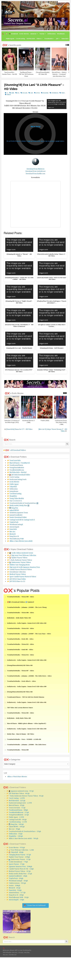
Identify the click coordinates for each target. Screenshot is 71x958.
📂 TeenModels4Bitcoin (15, 470)
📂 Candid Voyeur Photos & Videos (19, 569)
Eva (18, 93)
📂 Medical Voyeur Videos (16, 574)
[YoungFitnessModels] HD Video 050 (42, 73)
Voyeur (42, 33)
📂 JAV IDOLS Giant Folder (16, 579)
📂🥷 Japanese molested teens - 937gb (20, 791)
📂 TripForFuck (12, 522)
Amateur (33, 33)
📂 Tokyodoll (12, 486)
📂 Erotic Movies (13, 482)
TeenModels (48, 38)
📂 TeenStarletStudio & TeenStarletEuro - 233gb (24, 831)
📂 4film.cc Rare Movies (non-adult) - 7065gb (22, 838)
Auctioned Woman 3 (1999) (28, 421)
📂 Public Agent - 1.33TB (15, 817)
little (38, 93)
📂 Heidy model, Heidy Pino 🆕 (18, 505)
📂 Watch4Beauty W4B (15, 539)
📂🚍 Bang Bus (12, 508)
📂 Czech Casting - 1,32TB (16, 798)
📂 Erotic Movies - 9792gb (16, 847)
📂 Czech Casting (13, 477)
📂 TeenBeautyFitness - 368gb (17, 810)
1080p (12, 93)
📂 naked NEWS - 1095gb (16, 826)
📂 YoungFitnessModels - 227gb (18, 815)
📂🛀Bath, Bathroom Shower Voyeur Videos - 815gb (25, 796)
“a (7, 93)
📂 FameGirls (12, 529)
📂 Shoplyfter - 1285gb (15, 836)
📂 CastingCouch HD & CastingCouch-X (21, 520)
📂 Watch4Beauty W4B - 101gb (18, 897)
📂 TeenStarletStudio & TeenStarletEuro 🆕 (22, 503)
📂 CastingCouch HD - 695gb (17, 819)
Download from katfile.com (35, 174)
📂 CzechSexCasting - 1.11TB (17, 822)
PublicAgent (10, 38)
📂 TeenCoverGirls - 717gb (16, 808)
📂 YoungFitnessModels (15, 467)
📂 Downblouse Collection (16, 572)
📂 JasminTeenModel (14, 515)
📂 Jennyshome (12, 491)
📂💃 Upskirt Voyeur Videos (17, 558)
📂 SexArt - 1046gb (13, 885)
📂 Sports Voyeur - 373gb (15, 864)
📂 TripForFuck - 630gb (15, 878)
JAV (57, 38)
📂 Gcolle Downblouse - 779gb (17, 862)
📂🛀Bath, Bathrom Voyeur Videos (19, 560)
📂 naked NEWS (13, 510)
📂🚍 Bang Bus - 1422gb (15, 824)
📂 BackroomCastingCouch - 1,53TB (19, 803)
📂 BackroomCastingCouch (16, 479)
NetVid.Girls (31, 38)
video (63, 93)
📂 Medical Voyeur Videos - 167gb (19, 871)
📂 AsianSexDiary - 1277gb (16, 892)
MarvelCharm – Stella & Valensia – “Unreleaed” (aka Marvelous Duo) (59, 74)
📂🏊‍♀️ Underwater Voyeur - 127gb (19, 859)
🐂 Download (13, 33)
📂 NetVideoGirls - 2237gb (16, 800)
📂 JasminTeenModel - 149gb (17, 876)
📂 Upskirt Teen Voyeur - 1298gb (18, 857)
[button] (3, 34)
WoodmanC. (61, 33)
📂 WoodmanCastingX (15, 524)
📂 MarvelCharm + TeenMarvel (18, 463)
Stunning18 (54, 93)
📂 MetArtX (11, 534)
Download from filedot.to (35, 169)
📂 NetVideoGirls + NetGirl (16, 472)
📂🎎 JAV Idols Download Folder (18, 475)
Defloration (52, 33)
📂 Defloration (12, 489)
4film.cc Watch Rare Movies (17, 776)
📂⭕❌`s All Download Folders (14, 450)
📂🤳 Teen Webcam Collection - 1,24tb (20, 850)
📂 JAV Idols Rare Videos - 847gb (18, 793)
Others (39, 38)
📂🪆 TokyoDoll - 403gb (15, 852)
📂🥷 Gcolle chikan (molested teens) (20, 553)
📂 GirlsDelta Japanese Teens (17, 513)
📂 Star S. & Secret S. (14, 501)
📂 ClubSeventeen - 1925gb (16, 883)
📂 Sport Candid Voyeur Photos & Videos (21, 577)
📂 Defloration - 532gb (14, 834)
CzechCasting (20, 38)
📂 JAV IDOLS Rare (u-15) (16, 581)
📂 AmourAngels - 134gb (15, 900)
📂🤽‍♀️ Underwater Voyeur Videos (19, 562)
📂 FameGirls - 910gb (14, 890)
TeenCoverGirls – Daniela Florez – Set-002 (9, 73)
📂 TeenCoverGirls (14, 460)
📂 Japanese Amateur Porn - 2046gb (19, 866)
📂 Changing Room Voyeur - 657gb (19, 855)
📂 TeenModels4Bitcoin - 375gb (18, 812)
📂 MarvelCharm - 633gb (15, 805)
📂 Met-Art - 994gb (13, 829)
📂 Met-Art (11, 531)
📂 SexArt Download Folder (17, 517)
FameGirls (65, 38)
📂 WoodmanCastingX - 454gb (17, 881)
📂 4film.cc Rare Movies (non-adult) (19, 541)
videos (9, 94)
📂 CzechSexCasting (14, 494)
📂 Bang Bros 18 (13, 536)
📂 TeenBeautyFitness (15, 465)
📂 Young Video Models (15, 498)
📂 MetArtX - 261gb (14, 888)
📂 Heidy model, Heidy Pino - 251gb (19, 874)
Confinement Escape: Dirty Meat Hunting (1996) (61, 422)
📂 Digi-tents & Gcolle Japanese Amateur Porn (23, 567)
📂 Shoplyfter (12, 496)
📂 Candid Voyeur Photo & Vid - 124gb (20, 869)
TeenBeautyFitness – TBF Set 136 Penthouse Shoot (26, 74)
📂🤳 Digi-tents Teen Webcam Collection (21, 555)
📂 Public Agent (12, 484)
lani (31, 93)
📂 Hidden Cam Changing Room (18, 565)
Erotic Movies (24, 33)
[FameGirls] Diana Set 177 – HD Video (19, 429)
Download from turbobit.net (35, 171)
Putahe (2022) (45, 420)
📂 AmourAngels (13, 527)
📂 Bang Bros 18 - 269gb (15, 895)
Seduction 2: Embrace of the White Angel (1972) (12, 421)
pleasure (45, 93)
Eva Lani (24, 93)
